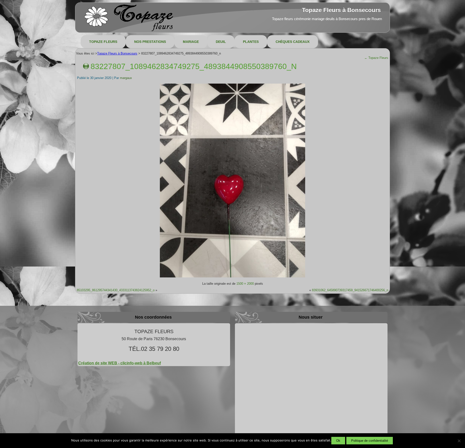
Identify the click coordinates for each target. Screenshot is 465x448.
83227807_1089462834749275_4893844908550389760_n (194, 66)
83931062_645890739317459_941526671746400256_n (350, 290)
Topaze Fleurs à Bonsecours (341, 10)
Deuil (221, 42)
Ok (338, 440)
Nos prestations (150, 42)
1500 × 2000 (245, 283)
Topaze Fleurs (103, 42)
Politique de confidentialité (369, 440)
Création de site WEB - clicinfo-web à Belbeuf (119, 363)
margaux (126, 78)
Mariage (191, 42)
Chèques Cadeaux (293, 42)
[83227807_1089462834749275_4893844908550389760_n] (232, 277)
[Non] (459, 440)
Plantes (251, 42)
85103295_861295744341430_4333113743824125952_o (116, 290)
